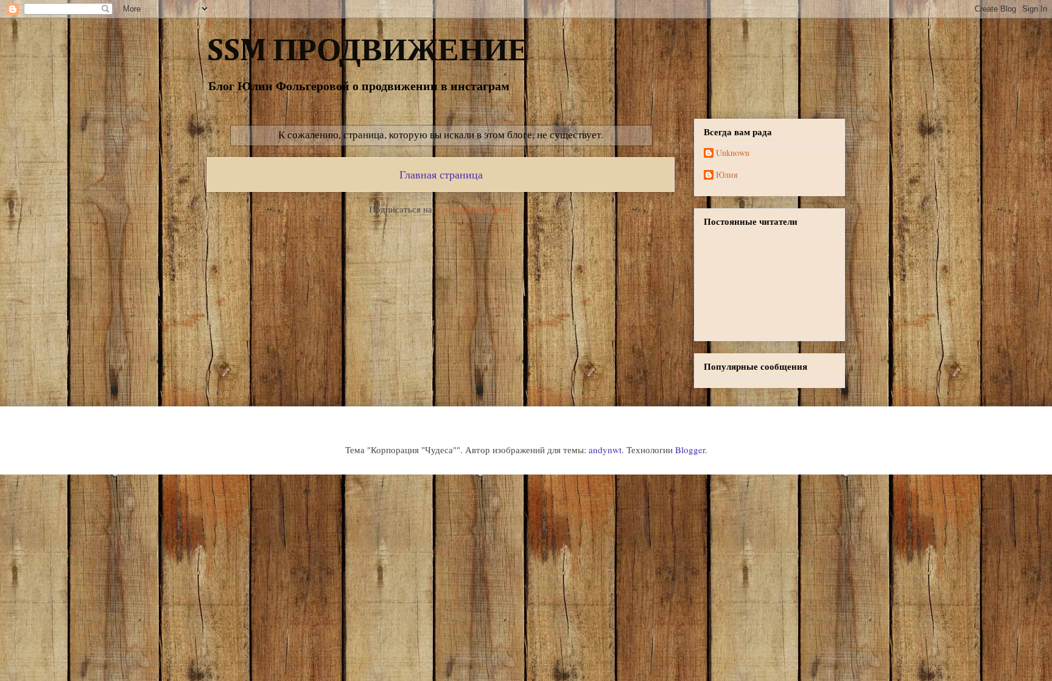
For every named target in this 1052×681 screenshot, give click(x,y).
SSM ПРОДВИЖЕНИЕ (368, 52)
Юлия (726, 175)
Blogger (690, 449)
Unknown (732, 153)
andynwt (605, 449)
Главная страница (441, 174)
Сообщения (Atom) (475, 209)
